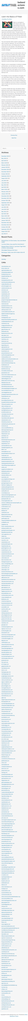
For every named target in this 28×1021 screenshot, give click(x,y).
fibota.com (4, 922)
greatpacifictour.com (6, 727)
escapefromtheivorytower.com (9, 402)
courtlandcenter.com (6, 733)
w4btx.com (4, 467)
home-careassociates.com (8, 526)
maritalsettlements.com (7, 689)
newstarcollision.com (6, 475)
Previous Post (14, 135)
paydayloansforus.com (7, 305)
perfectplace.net (5, 518)
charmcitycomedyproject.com (8, 634)
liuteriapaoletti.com (6, 701)
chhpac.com (4, 989)
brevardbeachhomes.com (7, 400)
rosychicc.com (5, 540)
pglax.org (4, 697)
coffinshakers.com (6, 642)
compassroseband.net (7, 766)
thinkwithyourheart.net (7, 422)
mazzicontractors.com (7, 908)
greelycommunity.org (6, 618)
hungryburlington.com (7, 654)
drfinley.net (4, 973)
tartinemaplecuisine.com (7, 658)
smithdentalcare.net (6, 1003)
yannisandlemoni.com (7, 445)
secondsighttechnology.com (8, 479)
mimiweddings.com (6, 999)
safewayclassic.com (6, 309)
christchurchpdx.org (6, 601)
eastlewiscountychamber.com (8, 579)
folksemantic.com (6, 433)
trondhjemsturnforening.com (8, 930)
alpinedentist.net (5, 347)
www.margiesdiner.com (7, 853)
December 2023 (5, 196)
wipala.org (4, 536)
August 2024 (4, 178)
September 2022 (5, 229)
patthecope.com (5, 760)
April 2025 (4, 160)
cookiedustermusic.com (7, 713)
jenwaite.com (5, 967)
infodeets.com (5, 278)
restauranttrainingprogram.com (9, 494)
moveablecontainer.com (7, 370)
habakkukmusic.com (6, 808)
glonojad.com (5, 624)
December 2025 (5, 156)
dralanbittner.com (6, 443)
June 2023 (4, 209)
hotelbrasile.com (5, 364)
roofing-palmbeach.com (7, 408)
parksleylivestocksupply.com (8, 530)
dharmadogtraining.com (7, 991)
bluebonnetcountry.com (7, 333)
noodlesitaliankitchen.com (7, 321)
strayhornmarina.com (6, 589)
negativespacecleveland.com (8, 699)
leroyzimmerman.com (6, 971)
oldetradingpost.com (6, 378)
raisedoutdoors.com (6, 420)
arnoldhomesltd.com (6, 412)
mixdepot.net (5, 888)
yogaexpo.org (5, 524)
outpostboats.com (6, 542)
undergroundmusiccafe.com (8, 1004)
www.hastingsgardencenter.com (9, 900)
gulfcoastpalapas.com (7, 782)
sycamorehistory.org (6, 892)
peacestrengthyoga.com (7, 829)
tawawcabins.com (6, 431)
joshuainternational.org (7, 813)
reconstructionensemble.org (8, 715)
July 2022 (4, 233)
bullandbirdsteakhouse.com (8, 859)
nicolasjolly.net (5, 611)
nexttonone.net (5, 809)
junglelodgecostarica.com (7, 676)
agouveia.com (5, 983)
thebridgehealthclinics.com (8, 784)
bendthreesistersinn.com (7, 707)
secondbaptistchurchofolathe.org (9, 985)
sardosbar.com (5, 435)
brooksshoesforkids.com (7, 774)
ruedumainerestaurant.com (8, 620)
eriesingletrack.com (6, 451)
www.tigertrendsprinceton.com (9, 819)
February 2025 (5, 165)
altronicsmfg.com (6, 295)
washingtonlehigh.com (7, 876)
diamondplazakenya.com (7, 932)
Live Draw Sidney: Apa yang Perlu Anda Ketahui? (13, 244)
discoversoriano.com (6, 559)
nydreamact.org (5, 323)
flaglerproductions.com (7, 591)
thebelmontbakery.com (7, 307)
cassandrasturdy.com (7, 552)
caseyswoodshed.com (7, 752)
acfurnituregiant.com (6, 286)
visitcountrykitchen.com (7, 679)
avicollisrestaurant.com (7, 737)
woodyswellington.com (7, 914)
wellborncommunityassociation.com (10, 358)
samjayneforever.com (7, 943)
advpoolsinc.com (5, 745)
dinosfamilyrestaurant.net (7, 386)
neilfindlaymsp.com (6, 735)
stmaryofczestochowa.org (8, 644)
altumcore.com (5, 768)
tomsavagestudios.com (7, 500)
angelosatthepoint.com (7, 746)
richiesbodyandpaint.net (7, 272)
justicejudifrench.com (6, 646)
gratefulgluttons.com (6, 548)
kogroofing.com (5, 345)
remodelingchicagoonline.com (8, 867)
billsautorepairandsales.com (8, 936)
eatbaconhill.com (5, 297)
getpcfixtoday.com (6, 329)
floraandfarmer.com (6, 396)
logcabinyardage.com (6, 796)
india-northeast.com (6, 406)
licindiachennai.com (6, 274)
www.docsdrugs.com (6, 851)
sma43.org (4, 865)
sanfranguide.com (6, 565)
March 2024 (4, 189)
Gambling (4, 19)
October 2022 (5, 227)
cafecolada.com (5, 557)
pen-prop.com (5, 817)
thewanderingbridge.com (7, 648)
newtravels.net (5, 303)
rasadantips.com (5, 292)
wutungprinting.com (6, 687)
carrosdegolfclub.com (7, 392)
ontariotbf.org (5, 315)
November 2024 (5, 171)
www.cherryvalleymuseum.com (9, 374)
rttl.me (3, 995)
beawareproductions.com (7, 636)
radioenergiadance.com (7, 349)
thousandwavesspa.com (7, 731)
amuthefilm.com (5, 607)
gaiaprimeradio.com (6, 666)
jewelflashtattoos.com (7, 327)
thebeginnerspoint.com (7, 561)
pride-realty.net (5, 957)
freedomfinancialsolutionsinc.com (9, 831)
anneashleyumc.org (6, 841)
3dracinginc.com (5, 569)
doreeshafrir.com (5, 632)
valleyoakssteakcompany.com (9, 750)
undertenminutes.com (7, 288)
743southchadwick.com (7, 404)
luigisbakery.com (5, 878)
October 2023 (5, 200)
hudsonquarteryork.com (7, 920)
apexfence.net (5, 1008)
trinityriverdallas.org (6, 516)
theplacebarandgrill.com (7, 741)
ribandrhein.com (5, 508)
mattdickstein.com (6, 802)
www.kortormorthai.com (7, 837)
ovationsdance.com (6, 506)
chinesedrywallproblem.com (8, 705)
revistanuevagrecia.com (7, 626)
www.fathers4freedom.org (8, 821)
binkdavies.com (5, 599)
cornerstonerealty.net (7, 894)
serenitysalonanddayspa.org (8, 282)
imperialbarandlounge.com (8, 418)
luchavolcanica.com (6, 719)
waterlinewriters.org (6, 786)
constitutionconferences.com (8, 758)
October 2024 (5, 174)
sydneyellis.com (5, 490)
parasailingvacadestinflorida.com (9, 955)
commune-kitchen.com (7, 605)
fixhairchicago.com (6, 754)
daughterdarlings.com (7, 276)
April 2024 (4, 187)
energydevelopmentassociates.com (10, 394)
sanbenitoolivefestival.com (8, 553)
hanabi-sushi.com (6, 880)
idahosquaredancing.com (7, 429)
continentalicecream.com (7, 595)
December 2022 (5, 222)
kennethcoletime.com (6, 652)
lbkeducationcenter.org (7, 514)
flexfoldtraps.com (6, 833)
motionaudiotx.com (6, 993)
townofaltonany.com (6, 695)
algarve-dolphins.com (6, 682)
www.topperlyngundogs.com (8, 823)
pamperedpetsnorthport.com (8, 453)
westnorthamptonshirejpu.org (8, 362)
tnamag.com (4, 772)
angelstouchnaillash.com (7, 469)
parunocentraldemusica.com (8, 926)
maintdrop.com (5, 339)
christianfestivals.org (6, 678)
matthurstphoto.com (6, 945)
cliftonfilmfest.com (6, 416)
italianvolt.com (5, 437)
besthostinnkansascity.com (8, 1001)
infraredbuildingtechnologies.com (9, 388)
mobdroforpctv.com (6, 550)
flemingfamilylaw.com (6, 975)
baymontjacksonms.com (7, 693)
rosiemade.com (5, 455)
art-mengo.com (5, 664)
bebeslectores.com (21, 5)
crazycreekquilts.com (6, 597)
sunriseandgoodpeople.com (8, 703)
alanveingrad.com (6, 683)
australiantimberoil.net (7, 384)
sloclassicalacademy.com (7, 583)
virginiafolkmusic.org (6, 504)
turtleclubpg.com (5, 725)
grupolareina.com (6, 372)
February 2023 (5, 218)
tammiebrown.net (6, 668)
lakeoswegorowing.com (7, 979)
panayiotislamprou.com (7, 353)
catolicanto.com (5, 512)
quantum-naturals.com (7, 937)
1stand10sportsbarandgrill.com (9, 465)
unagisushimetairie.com (7, 325)
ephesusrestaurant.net (7, 912)
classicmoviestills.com (7, 555)
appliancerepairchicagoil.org (8, 313)
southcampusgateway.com (8, 355)
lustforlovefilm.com (6, 609)
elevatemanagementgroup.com (9, 969)
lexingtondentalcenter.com (8, 488)
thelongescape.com (6, 672)
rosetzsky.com (5, 622)
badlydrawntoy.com (6, 804)
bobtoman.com (5, 341)
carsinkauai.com (5, 951)
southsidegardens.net (6, 904)
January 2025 (5, 167)
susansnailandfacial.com (7, 815)
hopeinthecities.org (6, 546)
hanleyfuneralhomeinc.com (8, 461)
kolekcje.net (4, 510)
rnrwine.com (4, 977)
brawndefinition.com (6, 593)
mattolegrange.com (6, 674)
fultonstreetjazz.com (6, 366)
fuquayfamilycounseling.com (8, 981)
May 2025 (4, 158)
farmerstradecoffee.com (7, 794)
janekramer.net (5, 660)
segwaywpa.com (5, 780)
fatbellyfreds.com (6, 916)
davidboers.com (5, 798)
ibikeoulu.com (5, 640)
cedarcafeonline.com (6, 284)
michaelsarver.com (6, 481)
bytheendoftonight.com (7, 544)
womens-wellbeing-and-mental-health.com (11, 502)
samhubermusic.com (6, 1006)
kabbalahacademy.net (7, 471)
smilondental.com (6, 473)
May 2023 (4, 211)
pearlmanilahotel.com (6, 337)
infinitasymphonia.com (7, 613)
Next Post (14, 137)
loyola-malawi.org (6, 538)
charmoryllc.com (5, 567)
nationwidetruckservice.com (8, 723)
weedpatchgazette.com (7, 447)
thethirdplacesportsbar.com (8, 910)
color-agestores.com (6, 534)
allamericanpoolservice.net (8, 496)
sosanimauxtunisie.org (7, 343)
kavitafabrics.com (6, 717)
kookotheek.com (5, 351)
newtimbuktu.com (6, 294)
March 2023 (4, 216)
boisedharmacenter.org (7, 532)
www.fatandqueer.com (7, 839)
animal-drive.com (6, 770)
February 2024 (5, 191)
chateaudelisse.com (6, 357)
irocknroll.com (5, 425)
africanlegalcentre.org (7, 615)
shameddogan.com (6, 788)
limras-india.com (5, 268)
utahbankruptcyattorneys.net (8, 424)
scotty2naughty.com (6, 630)
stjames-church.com (6, 628)
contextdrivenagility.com (7, 638)
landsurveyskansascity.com (8, 843)
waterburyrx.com (5, 743)
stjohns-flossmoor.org (6, 709)
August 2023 (4, 204)
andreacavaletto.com (6, 528)
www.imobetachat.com (7, 800)
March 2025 (4, 162)
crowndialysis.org (6, 492)
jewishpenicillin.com (6, 498)
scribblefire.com (5, 522)
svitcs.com (4, 762)
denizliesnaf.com (5, 756)
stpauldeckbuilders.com (7, 845)
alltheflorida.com (5, 947)
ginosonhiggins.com (6, 685)
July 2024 (4, 180)
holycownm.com (5, 721)
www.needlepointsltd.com (7, 857)
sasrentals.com (5, 477)
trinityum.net (4, 906)
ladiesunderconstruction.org (8, 380)
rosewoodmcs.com (6, 890)
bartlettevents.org (6, 368)
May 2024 (4, 185)
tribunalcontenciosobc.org (8, 581)
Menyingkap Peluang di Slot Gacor (9, 250)
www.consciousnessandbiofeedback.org (11, 896)
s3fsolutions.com (5, 398)
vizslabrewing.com (6, 441)
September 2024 (5, 176)
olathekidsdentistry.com (7, 459)
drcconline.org (5, 739)
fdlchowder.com (5, 855)
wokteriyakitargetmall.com (8, 487)
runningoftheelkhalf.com (7, 825)
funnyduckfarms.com (6, 965)
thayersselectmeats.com (7, 776)
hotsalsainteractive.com (7, 280)
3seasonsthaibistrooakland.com (9, 520)
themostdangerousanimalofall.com (9, 573)
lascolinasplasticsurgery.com (8, 861)
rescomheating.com (6, 997)
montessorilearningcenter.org (8, 939)
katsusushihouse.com (6, 616)
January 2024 (5, 193)
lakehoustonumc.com (6, 806)
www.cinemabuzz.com (7, 886)
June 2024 (4, 182)
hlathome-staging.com (7, 485)
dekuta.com (4, 884)
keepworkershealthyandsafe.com (9, 319)
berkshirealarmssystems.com (8, 439)
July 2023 (4, 207)
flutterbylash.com (6, 961)
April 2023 (4, 213)
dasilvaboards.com (6, 585)
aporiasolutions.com (6, 778)
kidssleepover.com (6, 301)
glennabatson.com (6, 587)
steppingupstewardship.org (8, 873)
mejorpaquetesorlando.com (8, 463)
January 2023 (5, 220)
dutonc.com (4, 670)
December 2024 (5, 169)
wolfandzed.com (5, 882)
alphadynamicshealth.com (8, 959)
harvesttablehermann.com (8, 390)
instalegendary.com (6, 317)
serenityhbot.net (5, 811)
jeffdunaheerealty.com (7, 827)
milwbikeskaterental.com (7, 691)
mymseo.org (4, 987)
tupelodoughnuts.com (7, 457)
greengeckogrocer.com (7, 483)
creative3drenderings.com (8, 792)
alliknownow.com (5, 577)
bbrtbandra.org (5, 331)
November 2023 (5, 198)
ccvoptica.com (5, 874)
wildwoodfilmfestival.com (7, 361)
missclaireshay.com (6, 266)
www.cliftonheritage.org (7, 863)
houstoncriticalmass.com (7, 571)
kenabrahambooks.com (7, 603)
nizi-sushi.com (5, 662)
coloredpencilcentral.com (7, 414)
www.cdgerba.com (6, 924)
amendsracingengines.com (8, 835)
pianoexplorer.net (5, 902)
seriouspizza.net (5, 764)
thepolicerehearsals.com (7, 575)
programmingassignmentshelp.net (9, 299)
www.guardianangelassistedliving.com (10, 928)
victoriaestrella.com (6, 729)
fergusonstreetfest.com (7, 941)
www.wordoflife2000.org (7, 427)
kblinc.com (4, 449)
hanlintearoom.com (6, 963)
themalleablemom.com (7, 650)
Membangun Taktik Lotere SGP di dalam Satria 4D (13, 252)
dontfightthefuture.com (7, 410)
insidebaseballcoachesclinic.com (9, 949)
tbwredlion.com (5, 934)
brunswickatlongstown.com (8, 656)
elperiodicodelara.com (7, 270)
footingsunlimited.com (7, 847)
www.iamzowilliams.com (7, 898)
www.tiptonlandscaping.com (8, 871)
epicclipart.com (5, 335)
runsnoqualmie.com (6, 849)
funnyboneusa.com (6, 711)
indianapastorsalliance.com (8, 748)
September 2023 (5, 202)
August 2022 (4, 231)
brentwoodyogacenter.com (8, 869)
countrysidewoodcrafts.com (8, 311)
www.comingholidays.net (7, 563)
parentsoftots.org (6, 790)
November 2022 (5, 224)
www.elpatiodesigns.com (7, 918)
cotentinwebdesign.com (7, 376)
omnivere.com (5, 290)
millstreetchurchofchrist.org (8, 953)
